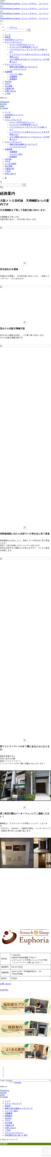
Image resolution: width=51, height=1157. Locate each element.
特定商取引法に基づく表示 (16, 1135)
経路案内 (13, 79)
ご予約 (7, 94)
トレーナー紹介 (16, 74)
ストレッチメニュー (13, 64)
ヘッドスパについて (18, 69)
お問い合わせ (10, 91)
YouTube (8, 81)
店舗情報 (8, 72)
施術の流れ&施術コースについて (23, 67)
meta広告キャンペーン (14, 40)
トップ (7, 35)
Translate (17, 1083)
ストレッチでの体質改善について (23, 47)
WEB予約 (4, 990)
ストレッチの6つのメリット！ (22, 45)
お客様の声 (9, 89)
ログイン (13, 27)
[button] (1, 182)
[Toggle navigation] (2, 1)
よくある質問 (10, 164)
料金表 (7, 37)
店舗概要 (13, 77)
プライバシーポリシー (14, 1133)
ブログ (7, 84)
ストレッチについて (13, 42)
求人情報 (8, 86)
